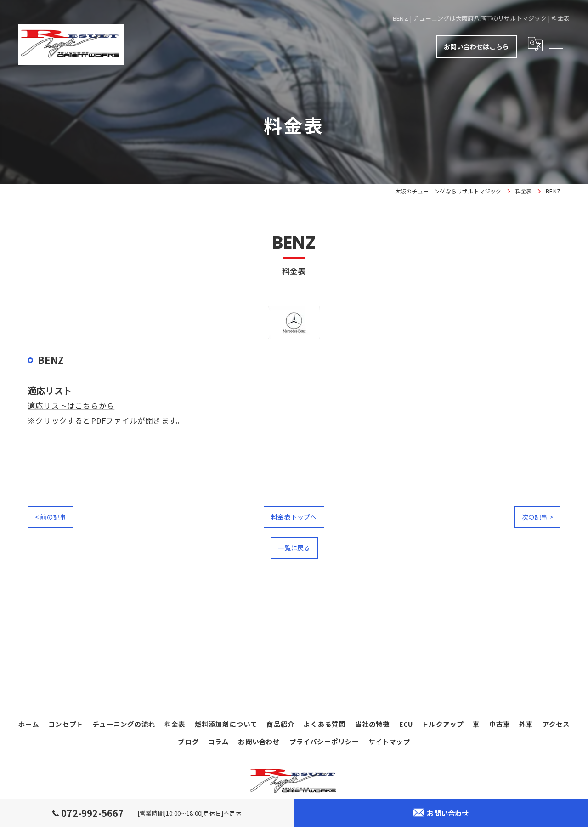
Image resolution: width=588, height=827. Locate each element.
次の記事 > (537, 516)
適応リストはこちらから (71, 405)
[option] (294, 322)
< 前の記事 (50, 516)
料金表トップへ (294, 516)
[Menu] (555, 44)
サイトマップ (389, 741)
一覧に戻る (294, 547)
